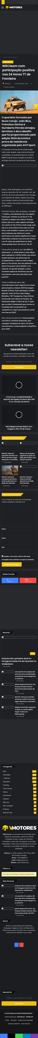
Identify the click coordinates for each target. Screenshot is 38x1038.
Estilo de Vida (7, 812)
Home (5, 57)
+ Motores (6, 778)
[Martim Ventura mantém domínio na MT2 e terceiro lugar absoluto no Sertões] (10, 446)
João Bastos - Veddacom (25, 1017)
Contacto (14, 1020)
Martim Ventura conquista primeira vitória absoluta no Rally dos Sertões (9, 480)
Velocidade (6, 775)
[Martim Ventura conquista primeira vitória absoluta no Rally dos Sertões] (10, 470)
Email (4, 538)
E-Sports (6, 809)
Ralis (4, 771)
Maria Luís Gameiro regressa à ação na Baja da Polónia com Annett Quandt (28, 456)
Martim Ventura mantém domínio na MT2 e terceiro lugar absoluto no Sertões (10, 456)
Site (3, 547)
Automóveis (7, 795)
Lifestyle (6, 799)
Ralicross (6, 802)
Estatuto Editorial (14, 1023)
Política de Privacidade (25, 1020)
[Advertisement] (19, 31)
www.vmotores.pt (23, 862)
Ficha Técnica (25, 1023)
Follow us (6, 868)
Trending (6, 785)
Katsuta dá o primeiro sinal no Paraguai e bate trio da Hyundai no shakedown (19, 661)
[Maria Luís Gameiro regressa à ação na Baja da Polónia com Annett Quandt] (28, 446)
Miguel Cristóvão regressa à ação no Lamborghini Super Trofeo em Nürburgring (25, 710)
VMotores (8, 83)
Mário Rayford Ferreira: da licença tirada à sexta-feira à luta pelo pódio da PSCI (25, 687)
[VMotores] (13, 7)
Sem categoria (8, 806)
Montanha (6, 781)
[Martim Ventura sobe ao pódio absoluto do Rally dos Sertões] (28, 470)
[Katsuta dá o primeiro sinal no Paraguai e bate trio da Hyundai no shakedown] (7, 889)
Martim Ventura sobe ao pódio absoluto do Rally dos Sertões (26, 480)
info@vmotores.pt (22, 860)
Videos (5, 792)
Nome (4, 529)
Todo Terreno (13, 57)
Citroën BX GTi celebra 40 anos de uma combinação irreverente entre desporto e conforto (25, 675)
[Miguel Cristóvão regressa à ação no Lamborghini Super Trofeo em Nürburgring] (7, 710)
